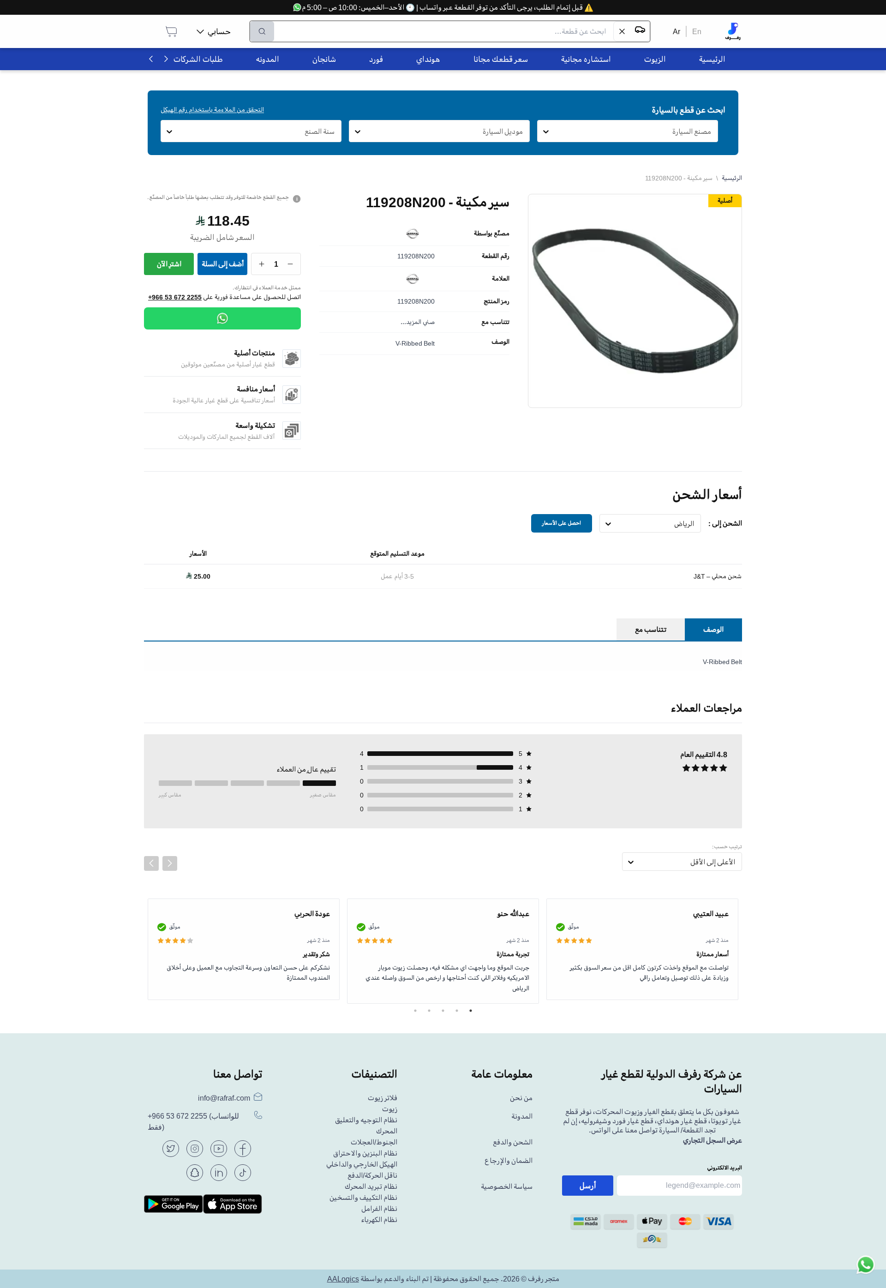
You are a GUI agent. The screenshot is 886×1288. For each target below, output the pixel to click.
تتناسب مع (495, 322)
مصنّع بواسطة (491, 233)
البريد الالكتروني (724, 1167)
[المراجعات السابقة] (151, 863)
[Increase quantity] (261, 264)
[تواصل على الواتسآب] (866, 1268)
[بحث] (262, 31)
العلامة (500, 278)
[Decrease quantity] (290, 264)
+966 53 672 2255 (175, 297)
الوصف (500, 342)
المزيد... (411, 322)
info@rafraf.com (224, 1097)
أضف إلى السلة (223, 264)
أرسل (588, 1185)
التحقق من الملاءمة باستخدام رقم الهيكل (212, 110)
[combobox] (711, 131)
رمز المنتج (496, 301)
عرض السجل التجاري (712, 1140)
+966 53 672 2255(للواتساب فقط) (193, 1121)
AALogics (343, 1278)
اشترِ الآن (169, 264)
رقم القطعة (495, 256)
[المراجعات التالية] (169, 863)
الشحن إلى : (725, 523)
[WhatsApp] (222, 318)
